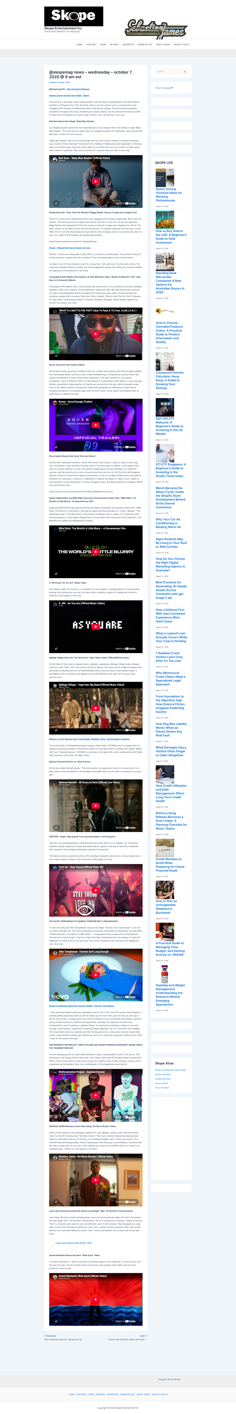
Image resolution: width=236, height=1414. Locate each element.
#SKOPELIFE (112, 1394)
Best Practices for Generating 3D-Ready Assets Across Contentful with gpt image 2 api (171, 590)
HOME (72, 1394)
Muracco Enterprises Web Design (170, 1070)
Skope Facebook (163, 1074)
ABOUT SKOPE (143, 1394)
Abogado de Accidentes (169, 1379)
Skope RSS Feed (162, 1079)
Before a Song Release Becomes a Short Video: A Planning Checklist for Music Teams (171, 820)
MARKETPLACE (127, 1394)
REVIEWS (100, 1394)
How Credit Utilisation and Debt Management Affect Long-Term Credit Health (171, 793)
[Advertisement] (173, 1138)
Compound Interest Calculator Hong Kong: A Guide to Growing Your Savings (170, 380)
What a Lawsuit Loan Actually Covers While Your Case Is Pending (171, 637)
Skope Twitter (161, 1083)
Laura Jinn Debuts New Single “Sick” (73, 1242)
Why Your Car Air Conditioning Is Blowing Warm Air (168, 523)
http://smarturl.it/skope (78, 89)
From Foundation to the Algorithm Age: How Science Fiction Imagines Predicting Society (170, 704)
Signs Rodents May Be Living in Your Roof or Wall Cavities (171, 542)
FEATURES (82, 1394)
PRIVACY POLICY (160, 1394)
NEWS (91, 1394)
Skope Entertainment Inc (63, 28)
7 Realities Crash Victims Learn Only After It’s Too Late (169, 657)
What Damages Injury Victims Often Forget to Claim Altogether (171, 751)
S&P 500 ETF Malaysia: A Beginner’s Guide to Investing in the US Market (169, 426)
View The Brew (162, 1087)
